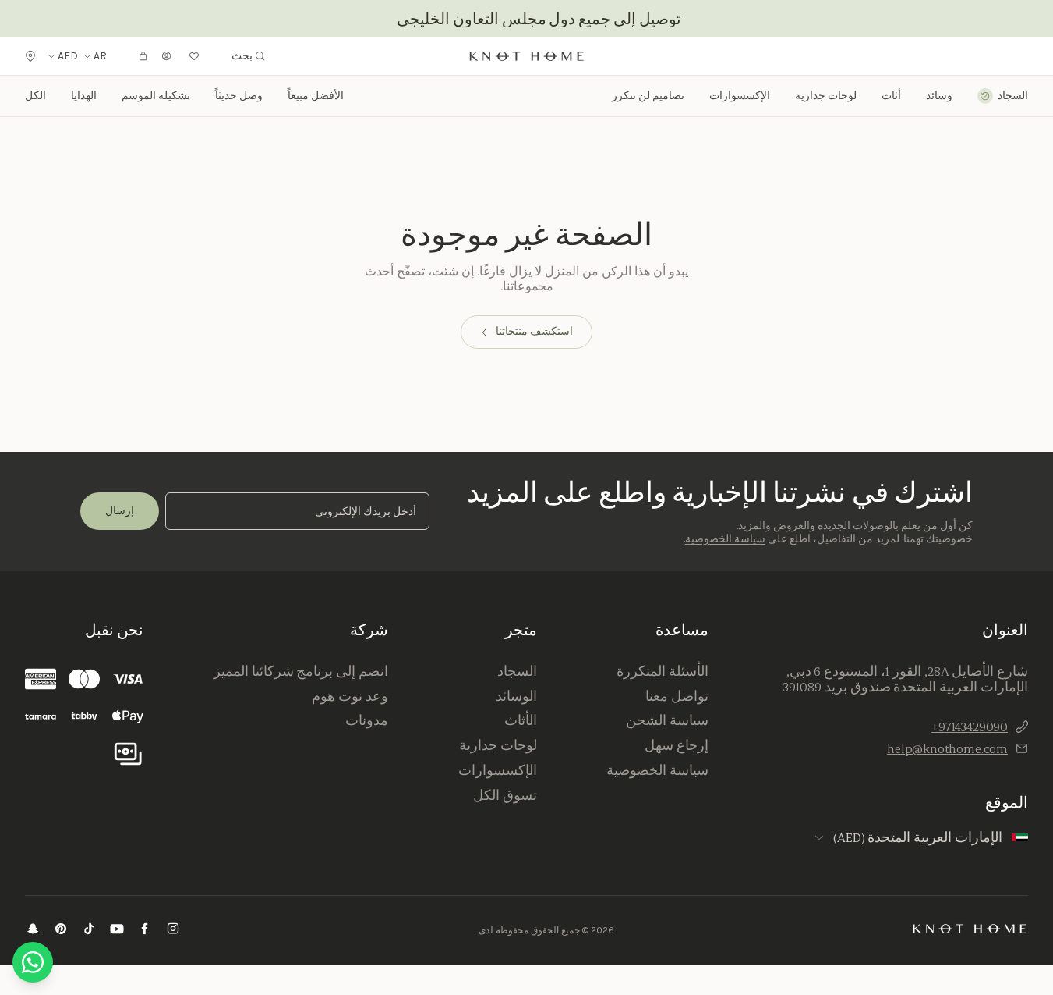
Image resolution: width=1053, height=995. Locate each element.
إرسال (119, 510)
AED (68, 56)
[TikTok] (89, 930)
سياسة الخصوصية (725, 538)
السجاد (517, 671)
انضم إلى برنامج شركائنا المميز (301, 671)
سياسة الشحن (667, 720)
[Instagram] (173, 930)
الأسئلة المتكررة (662, 671)
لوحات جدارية (826, 96)
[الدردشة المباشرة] (32, 962)
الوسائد (516, 696)
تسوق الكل (505, 795)
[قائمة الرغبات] (194, 56)
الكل (35, 95)
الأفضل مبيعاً (316, 95)
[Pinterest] (61, 930)
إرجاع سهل (676, 745)
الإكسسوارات (497, 770)
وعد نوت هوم (350, 696)
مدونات (366, 720)
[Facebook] (145, 930)
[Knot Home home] (970, 928)
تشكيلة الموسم (156, 95)
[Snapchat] (33, 930)
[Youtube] (117, 930)
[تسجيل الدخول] (166, 56)
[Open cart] (143, 56)
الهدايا (84, 95)
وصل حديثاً (239, 95)
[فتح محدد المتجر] (30, 56)
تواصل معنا (676, 696)
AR (100, 56)
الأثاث (520, 720)
